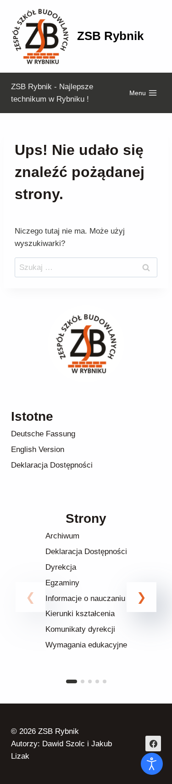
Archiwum (62, 536)
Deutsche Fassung (43, 433)
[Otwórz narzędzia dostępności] (152, 764)
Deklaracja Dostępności (52, 465)
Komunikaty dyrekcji (80, 629)
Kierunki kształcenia (80, 613)
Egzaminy (62, 582)
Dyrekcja (60, 567)
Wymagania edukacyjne (86, 645)
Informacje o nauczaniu (85, 598)
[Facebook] (153, 743)
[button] (141, 597)
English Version (37, 449)
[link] (86, 608)
